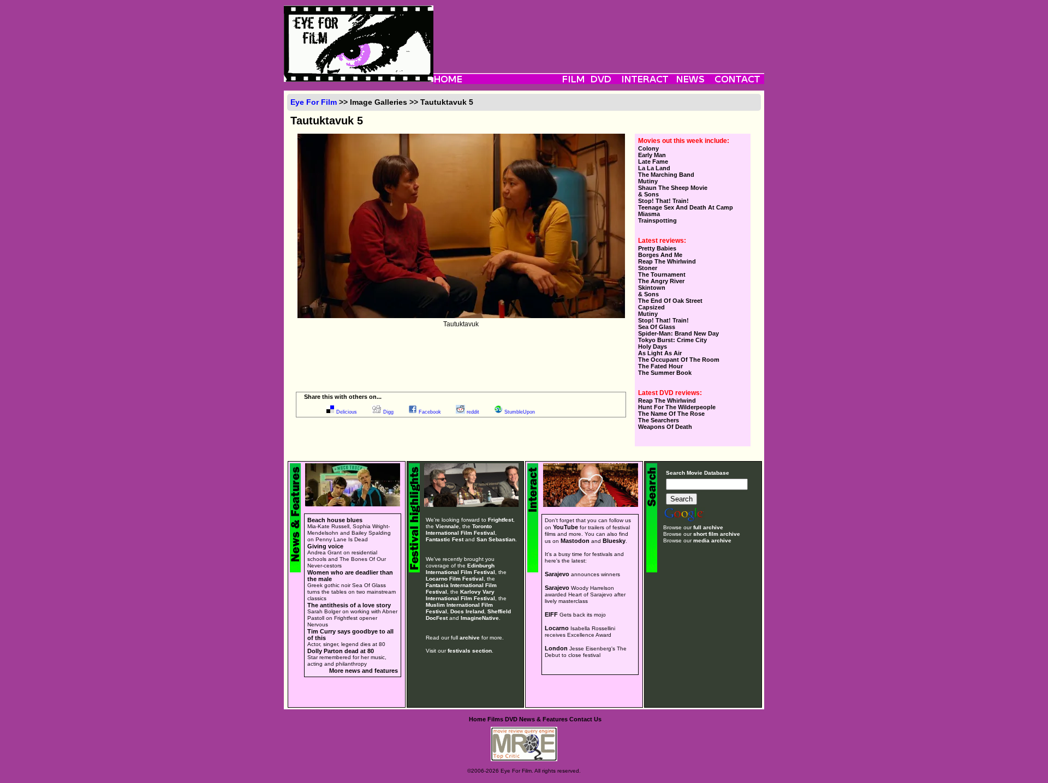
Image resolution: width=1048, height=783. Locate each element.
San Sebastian (496, 539)
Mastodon (575, 540)
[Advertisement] (599, 30)
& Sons (648, 194)
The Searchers (658, 420)
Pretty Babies (657, 248)
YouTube (565, 527)
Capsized (651, 307)
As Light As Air (660, 353)
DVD (511, 719)
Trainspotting (657, 220)
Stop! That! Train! (663, 201)
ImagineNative (480, 618)
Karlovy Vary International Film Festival (460, 595)
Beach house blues (334, 520)
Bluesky (614, 540)
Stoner (647, 268)
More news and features (363, 670)
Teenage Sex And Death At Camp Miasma (685, 210)
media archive (712, 540)
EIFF (551, 614)
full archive (708, 527)
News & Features (543, 719)
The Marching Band (666, 174)
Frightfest (500, 520)
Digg (388, 412)
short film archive (716, 534)
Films (495, 719)
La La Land (654, 168)
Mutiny (648, 181)
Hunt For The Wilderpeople (677, 407)
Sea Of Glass (656, 327)
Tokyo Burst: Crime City (672, 340)
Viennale (447, 526)
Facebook (430, 412)
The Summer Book (665, 372)
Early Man (652, 155)
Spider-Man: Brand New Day (678, 333)
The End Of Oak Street (670, 300)
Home (477, 719)
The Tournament (662, 274)
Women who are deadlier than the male (350, 575)
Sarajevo (557, 574)
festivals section (470, 651)
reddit (473, 412)
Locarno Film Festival (455, 579)
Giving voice (325, 546)
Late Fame (653, 161)
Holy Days (652, 346)
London (556, 648)
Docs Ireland (467, 611)
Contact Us (585, 719)
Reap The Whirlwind (667, 261)
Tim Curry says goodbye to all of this (350, 634)
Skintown (651, 287)
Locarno (557, 628)
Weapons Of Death (665, 426)
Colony (648, 148)
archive (470, 638)
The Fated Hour (660, 366)
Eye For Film (313, 102)
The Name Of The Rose (671, 413)
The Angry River (661, 281)
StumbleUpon (519, 412)
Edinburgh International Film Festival (460, 569)
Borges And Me (660, 255)
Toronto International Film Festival (460, 529)
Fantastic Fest (444, 539)
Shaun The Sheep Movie (672, 187)
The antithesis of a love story (349, 605)
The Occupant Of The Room (678, 359)
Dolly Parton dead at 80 (340, 651)
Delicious (346, 412)
